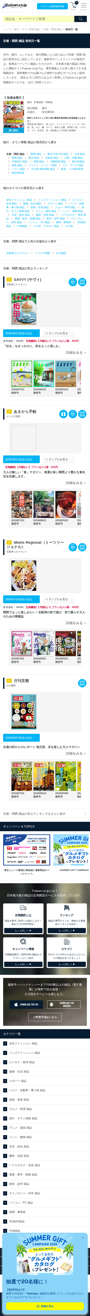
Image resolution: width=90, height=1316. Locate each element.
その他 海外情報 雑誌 (43, 169)
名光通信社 (48, 112)
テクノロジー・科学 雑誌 (24, 1193)
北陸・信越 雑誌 (73, 157)
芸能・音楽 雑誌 (40, 207)
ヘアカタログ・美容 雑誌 (24, 1165)
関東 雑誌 (36, 154)
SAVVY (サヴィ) (27, 279)
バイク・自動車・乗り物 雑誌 (27, 1090)
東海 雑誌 (17, 157)
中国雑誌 (22, 226)
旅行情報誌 (78, 161)
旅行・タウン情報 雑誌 (27, 29)
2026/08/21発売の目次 (18, 333)
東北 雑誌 (33, 157)
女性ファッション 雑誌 (19, 199)
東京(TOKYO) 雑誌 (57, 154)
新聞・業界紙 (63, 222)
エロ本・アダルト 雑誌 (46, 226)
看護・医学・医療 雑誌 (28, 218)
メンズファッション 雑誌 (52, 199)
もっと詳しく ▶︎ (23, 930)
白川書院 (61, 253)
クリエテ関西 (42, 253)
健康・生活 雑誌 (32, 203)
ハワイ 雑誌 (18, 169)
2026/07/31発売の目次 (18, 599)
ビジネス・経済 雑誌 (22, 1062)
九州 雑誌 (79, 154)
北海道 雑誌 (51, 157)
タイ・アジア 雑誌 (73, 165)
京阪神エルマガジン (17, 253)
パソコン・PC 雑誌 (39, 222)
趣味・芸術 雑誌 (45, 214)
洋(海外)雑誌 (16, 1221)
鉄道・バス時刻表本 (72, 169)
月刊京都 (21, 681)
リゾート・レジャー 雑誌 (42, 165)
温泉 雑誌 (17, 165)
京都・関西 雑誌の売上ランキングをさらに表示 (34, 813)
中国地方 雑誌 (19, 161)
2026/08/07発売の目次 (18, 737)
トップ (7, 29)
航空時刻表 (18, 172)
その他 (69, 226)
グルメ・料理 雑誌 (65, 207)
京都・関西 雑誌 (53, 29)
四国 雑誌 (38, 161)
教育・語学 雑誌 (56, 218)
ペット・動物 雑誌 (72, 211)
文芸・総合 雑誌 (21, 214)
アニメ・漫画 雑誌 (46, 211)
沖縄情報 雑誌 (58, 161)
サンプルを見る (58, 333)
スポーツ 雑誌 (55, 203)
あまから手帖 (25, 411)
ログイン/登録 (52, 6)
